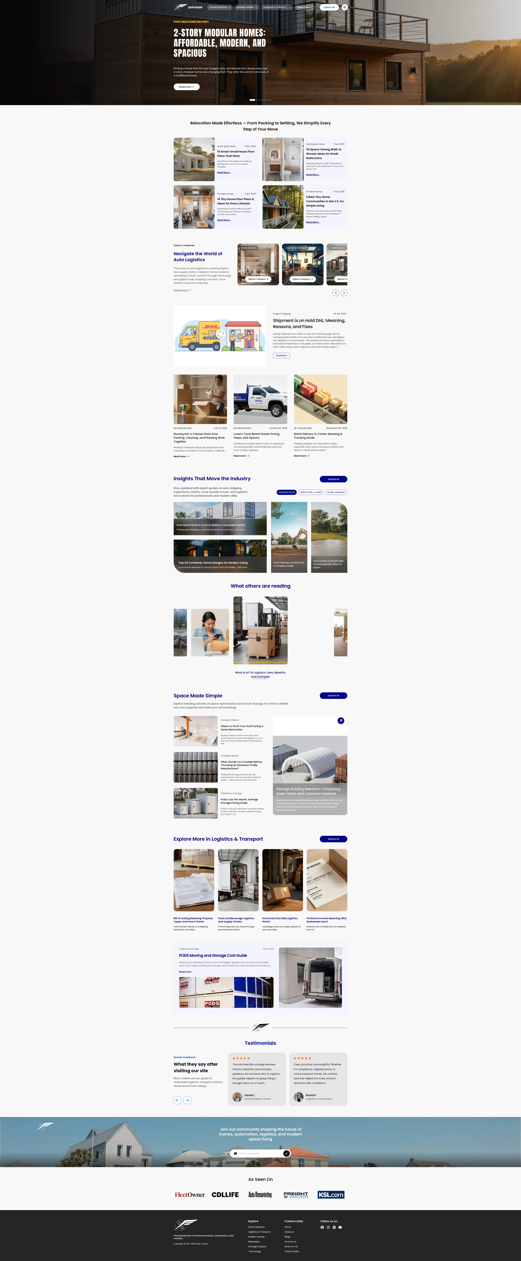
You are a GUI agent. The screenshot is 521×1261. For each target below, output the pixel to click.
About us (289, 1232)
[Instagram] (328, 1227)
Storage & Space (230, 720)
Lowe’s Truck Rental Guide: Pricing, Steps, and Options (257, 436)
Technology (254, 1251)
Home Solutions (218, 7)
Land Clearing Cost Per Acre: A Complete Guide (288, 564)
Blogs (287, 1236)
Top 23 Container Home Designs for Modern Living (213, 563)
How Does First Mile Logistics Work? (280, 920)
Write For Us (291, 1246)
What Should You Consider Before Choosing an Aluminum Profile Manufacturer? (241, 765)
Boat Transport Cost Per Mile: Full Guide (220, 44)
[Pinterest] (334, 1227)
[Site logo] (188, 7)
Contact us (290, 1241)
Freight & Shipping (282, 313)
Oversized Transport (190, 29)
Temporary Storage (231, 793)
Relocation (303, 7)
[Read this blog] (194, 159)
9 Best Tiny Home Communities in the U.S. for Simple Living (325, 201)
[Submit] (286, 1153)
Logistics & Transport (275, 7)
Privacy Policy (292, 1251)
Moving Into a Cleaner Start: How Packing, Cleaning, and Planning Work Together (199, 437)
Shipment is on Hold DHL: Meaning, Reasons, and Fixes (309, 323)
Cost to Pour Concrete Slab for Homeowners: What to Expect (328, 564)
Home (288, 1227)
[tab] (287, 492)
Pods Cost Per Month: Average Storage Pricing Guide (239, 801)
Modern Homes (245, 7)
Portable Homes (225, 193)
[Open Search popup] (345, 7)
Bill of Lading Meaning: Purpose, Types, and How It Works (193, 920)
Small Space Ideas (226, 146)
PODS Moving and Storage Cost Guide (213, 955)
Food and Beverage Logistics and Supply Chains (236, 920)
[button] (250, 100)
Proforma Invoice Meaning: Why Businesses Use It (327, 920)
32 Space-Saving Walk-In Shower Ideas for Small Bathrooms (323, 153)
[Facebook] (322, 1227)
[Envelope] (340, 1227)
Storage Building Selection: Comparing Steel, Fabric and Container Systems (308, 791)
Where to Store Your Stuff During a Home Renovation (242, 727)
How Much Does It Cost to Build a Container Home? (211, 525)
